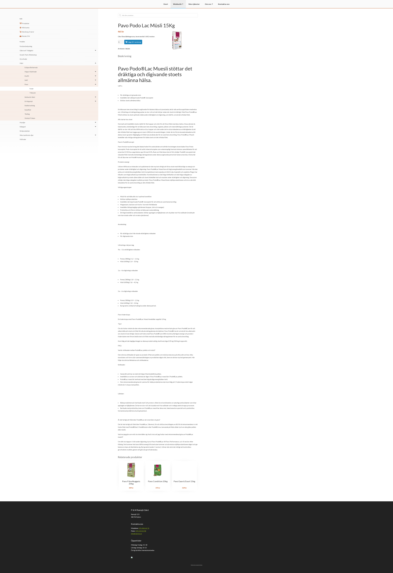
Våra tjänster (194, 4)
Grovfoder (23, 59)
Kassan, (25, 36)
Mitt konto (25, 28)
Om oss (208, 4)
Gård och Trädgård (26, 50)
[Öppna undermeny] (95, 50)
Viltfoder (23, 139)
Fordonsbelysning (26, 46)
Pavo (26, 84)
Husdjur (22, 122)
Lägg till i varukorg (134, 42)
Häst (21, 63)
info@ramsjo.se (136, 534)
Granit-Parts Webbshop (28, 55)
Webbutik (177, 4)
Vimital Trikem (30, 118)
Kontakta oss (224, 4)
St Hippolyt (29, 101)
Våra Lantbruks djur (26, 135)
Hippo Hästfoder (31, 72)
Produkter (25, 23)
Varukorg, (27, 32)
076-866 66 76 (144, 528)
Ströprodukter (25, 131)
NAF (26, 80)
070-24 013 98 (141, 531)
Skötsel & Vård (30, 97)
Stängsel (23, 127)
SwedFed (28, 110)
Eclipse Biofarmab (31, 67)
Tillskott (32, 93)
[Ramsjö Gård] (7, 4)
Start (166, 4)
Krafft (27, 76)
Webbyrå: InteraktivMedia (196, 565)
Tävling (27, 114)
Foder (31, 89)
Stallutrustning (30, 105)
